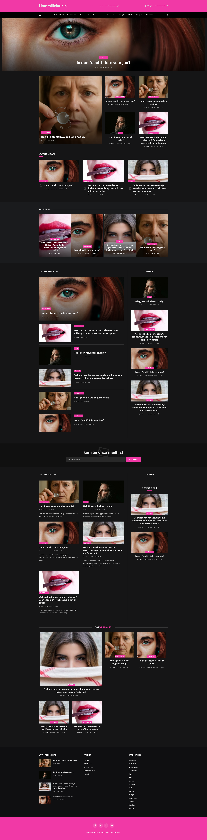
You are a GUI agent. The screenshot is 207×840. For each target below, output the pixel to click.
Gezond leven (133, 767)
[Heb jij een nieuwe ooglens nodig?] (70, 110)
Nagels (139, 15)
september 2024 (89, 771)
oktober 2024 (88, 767)
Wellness (149, 15)
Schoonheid (59, 15)
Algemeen (132, 760)
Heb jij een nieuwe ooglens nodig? (63, 136)
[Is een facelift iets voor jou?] (103, 44)
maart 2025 (88, 764)
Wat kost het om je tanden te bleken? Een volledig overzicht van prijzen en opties (153, 140)
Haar (94, 15)
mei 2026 (87, 760)
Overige (131, 795)
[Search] (167, 14)
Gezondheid (84, 15)
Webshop (132, 805)
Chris (96, 67)
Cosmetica (71, 15)
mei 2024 (87, 774)
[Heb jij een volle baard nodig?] (120, 123)
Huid (102, 15)
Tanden (131, 802)
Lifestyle (121, 15)
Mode (130, 15)
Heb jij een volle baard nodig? (109, 6)
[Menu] (40, 14)
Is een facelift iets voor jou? (103, 62)
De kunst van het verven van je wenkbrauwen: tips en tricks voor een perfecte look (150, 188)
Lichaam (110, 15)
